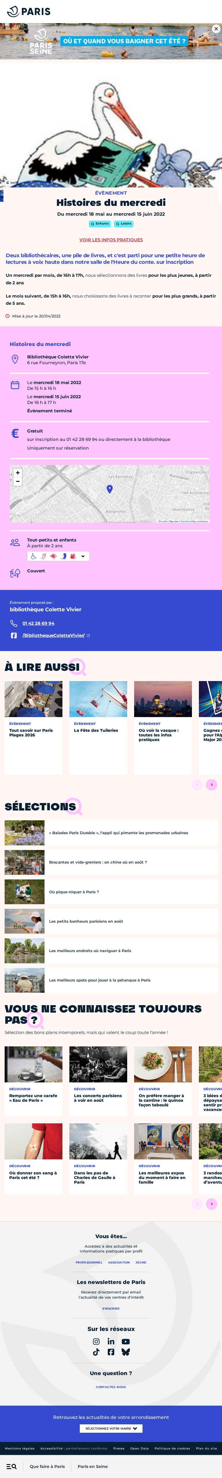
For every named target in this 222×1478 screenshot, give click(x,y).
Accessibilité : (74, 1448)
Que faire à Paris (47, 1466)
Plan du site (206, 1448)
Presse (119, 1448)
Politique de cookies (172, 1448)
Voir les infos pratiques (111, 239)
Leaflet (164, 521)
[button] (110, 489)
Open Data (139, 1448)
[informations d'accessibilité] (58, 556)
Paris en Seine (93, 1466)
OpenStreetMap (188, 521)
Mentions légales (20, 1448)
